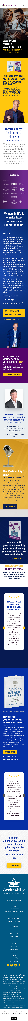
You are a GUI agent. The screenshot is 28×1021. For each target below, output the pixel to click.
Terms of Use (19, 977)
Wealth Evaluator (14, 936)
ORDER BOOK (10, 752)
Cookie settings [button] (21, 1016)
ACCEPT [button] (14, 1018)
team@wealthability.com (14, 958)
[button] (4, 627)
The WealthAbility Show (14, 921)
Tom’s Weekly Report (14, 924)
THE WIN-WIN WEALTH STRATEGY (14, 911)
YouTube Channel (14, 926)
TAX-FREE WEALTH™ (14, 909)
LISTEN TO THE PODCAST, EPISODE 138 (14, 435)
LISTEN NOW (10, 507)
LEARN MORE (14, 865)
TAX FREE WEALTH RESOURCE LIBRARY (13, 313)
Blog (14, 929)
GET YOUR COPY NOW (13, 559)
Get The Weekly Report (12, 374)
